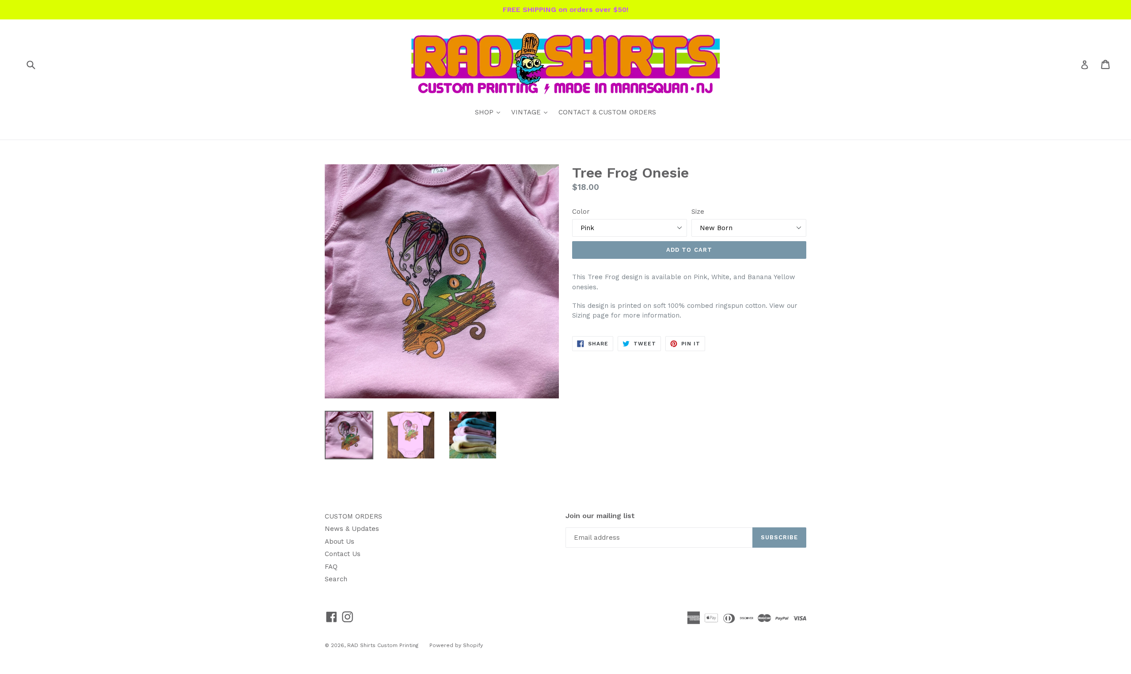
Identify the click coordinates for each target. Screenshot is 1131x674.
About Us (339, 541)
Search (336, 579)
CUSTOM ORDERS (353, 516)
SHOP (490, 112)
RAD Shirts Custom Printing (382, 645)
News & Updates (352, 529)
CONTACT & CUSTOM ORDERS (607, 112)
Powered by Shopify (456, 645)
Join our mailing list (600, 515)
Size (697, 212)
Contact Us (343, 554)
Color (581, 212)
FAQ (331, 567)
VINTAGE (531, 112)
